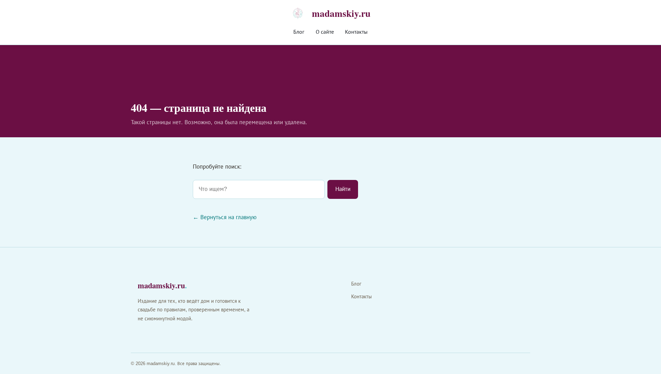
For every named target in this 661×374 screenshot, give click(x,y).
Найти (342, 189)
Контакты (356, 32)
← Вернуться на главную (224, 217)
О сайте (325, 32)
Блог (298, 32)
